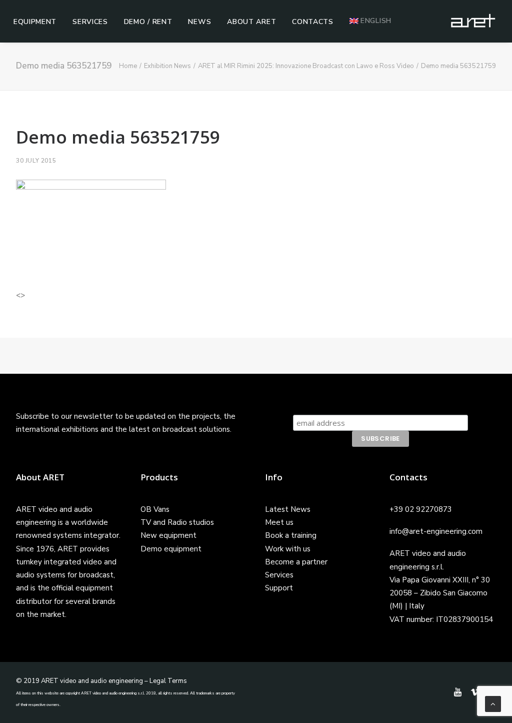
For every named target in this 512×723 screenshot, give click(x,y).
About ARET (251, 22)
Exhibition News (167, 66)
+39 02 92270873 (421, 509)
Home (128, 66)
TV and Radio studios (177, 522)
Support (279, 588)
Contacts (313, 22)
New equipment (168, 535)
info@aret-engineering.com (436, 531)
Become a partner (296, 562)
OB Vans (155, 509)
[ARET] (473, 21)
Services (90, 22)
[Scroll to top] (493, 703)
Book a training (290, 535)
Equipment (35, 22)
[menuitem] (35, 22)
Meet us (279, 522)
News (199, 22)
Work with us (287, 549)
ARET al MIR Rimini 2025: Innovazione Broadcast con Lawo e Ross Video (306, 66)
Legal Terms (168, 680)
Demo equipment (171, 549)
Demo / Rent (148, 22)
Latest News (287, 509)
